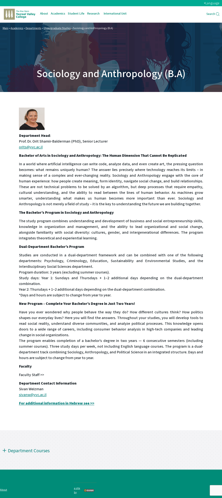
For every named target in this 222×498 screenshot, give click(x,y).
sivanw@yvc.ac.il (32, 394)
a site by (77, 490)
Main (5, 28)
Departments (33, 28)
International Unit (115, 13)
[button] (111, 453)
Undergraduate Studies (57, 28)
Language (212, 3)
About (44, 13)
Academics (58, 13)
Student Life (76, 13)
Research (93, 13)
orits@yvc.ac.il (31, 146)
